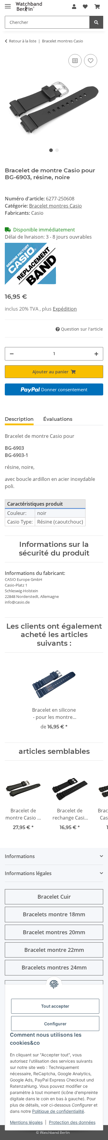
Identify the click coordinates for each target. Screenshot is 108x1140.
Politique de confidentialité (58, 1111)
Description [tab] (19, 419)
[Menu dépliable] (8, 3)
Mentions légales (26, 1122)
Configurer (55, 1023)
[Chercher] (96, 22)
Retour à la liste (22, 41)
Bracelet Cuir (54, 896)
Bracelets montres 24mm (54, 967)
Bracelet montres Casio (55, 205)
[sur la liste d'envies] (90, 60)
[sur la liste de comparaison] (75, 60)
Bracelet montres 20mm (54, 932)
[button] (74, 7)
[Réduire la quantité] (11, 353)
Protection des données (72, 1122)
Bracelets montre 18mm (54, 914)
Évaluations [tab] (57, 419)
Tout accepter (55, 1006)
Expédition (65, 309)
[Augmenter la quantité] (96, 353)
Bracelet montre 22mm (54, 949)
